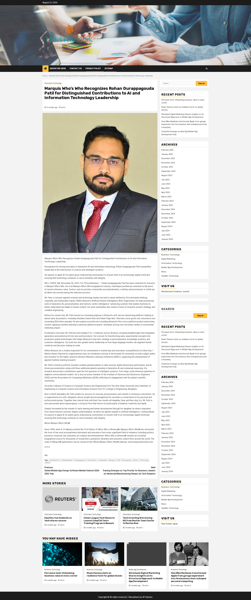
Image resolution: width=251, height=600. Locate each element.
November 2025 (168, 163)
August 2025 (166, 175)
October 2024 (167, 218)
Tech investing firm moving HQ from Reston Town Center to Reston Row (138, 521)
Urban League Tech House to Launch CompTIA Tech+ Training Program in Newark (99, 521)
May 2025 (165, 188)
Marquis (112, 460)
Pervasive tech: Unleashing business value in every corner (61, 574)
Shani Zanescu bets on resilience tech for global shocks (104, 574)
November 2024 (168, 214)
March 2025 (166, 197)
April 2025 (165, 192)
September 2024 (168, 222)
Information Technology (53, 83)
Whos (47, 463)
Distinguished (67, 460)
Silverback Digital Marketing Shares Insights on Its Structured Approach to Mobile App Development (146, 577)
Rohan (135, 460)
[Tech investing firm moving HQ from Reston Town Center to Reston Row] (139, 499)
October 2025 (167, 167)
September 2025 (168, 171)
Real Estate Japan (169, 524)
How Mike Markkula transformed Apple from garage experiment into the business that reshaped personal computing (184, 124)
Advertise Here (58, 68)
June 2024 (165, 235)
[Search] (206, 68)
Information (92, 460)
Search (167, 309)
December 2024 (168, 209)
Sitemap (109, 68)
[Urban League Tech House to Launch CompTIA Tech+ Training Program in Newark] (100, 499)
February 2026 (167, 150)
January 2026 (167, 154)
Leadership (102, 460)
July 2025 (165, 180)
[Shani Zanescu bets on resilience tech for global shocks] (104, 554)
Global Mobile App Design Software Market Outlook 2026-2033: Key (72, 470)
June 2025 (165, 184)
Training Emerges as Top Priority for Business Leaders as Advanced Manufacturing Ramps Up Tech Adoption (129, 470)
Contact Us (76, 68)
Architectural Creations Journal (175, 291)
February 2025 (167, 201)
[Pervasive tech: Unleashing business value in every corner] (62, 554)
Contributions (55, 460)
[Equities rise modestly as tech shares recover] (60, 499)
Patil (118, 460)
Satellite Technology (170, 276)
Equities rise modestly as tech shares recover (58, 519)
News (163, 272)
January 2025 (167, 205)
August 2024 (166, 226)
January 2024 (167, 239)
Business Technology (170, 255)
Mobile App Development (172, 267)
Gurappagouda (80, 460)
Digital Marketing (168, 259)
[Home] (45, 69)
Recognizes (126, 460)
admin (63, 107)
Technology (144, 460)
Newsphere (134, 597)
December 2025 (168, 158)
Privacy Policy (93, 68)
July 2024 (165, 231)
